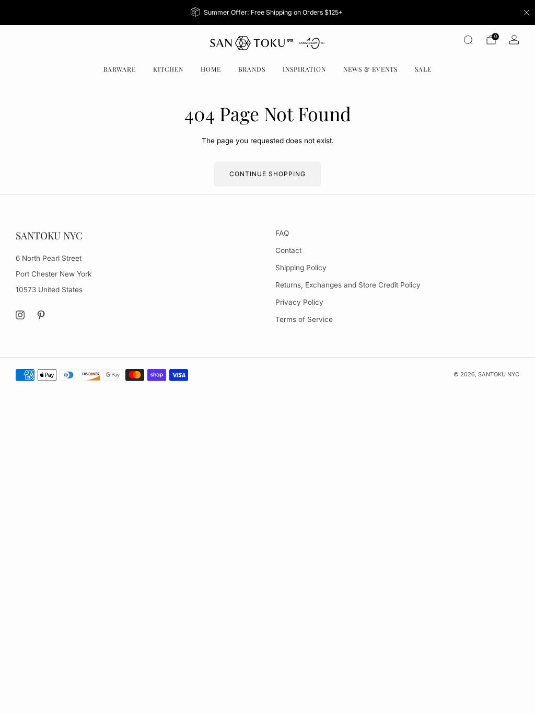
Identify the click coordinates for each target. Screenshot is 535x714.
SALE (423, 69)
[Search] (468, 39)
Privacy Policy (299, 302)
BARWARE (119, 69)
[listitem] (267, 12)
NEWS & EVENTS (370, 69)
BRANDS (251, 69)
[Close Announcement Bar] (526, 12)
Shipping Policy (301, 267)
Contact (288, 250)
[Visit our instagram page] (20, 315)
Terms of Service (304, 319)
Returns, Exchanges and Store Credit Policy (348, 285)
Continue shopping (267, 174)
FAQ (282, 233)
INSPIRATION (304, 69)
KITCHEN (168, 69)
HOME (211, 69)
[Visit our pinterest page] (41, 315)
